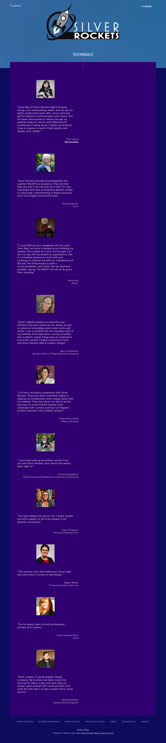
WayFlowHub (71, 142)
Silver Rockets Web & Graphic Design (97, 733)
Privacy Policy (83, 730)
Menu (148, 6)
